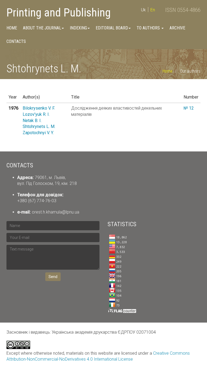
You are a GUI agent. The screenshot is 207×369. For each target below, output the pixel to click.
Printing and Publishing (58, 12)
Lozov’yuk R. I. (36, 114)
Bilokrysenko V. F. (39, 108)
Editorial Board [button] (112, 28)
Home (11, 28)
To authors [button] (149, 28)
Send (53, 277)
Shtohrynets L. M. (39, 126)
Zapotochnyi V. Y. (38, 132)
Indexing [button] (78, 28)
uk (143, 9)
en (152, 9)
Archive (177, 28)
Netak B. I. (32, 120)
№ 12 (189, 108)
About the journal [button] (42, 28)
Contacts (16, 41)
